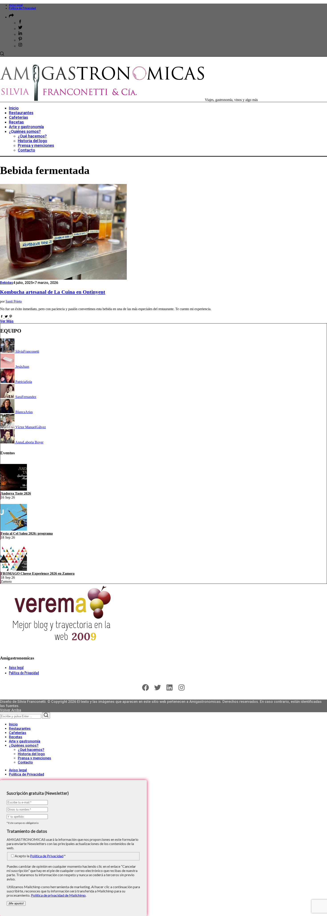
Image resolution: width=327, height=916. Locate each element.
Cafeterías (17, 733)
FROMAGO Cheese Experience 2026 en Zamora (38, 573)
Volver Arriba (10, 710)
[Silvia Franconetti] (7, 351)
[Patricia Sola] (7, 382)
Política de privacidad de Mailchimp (58, 895)
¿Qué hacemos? (31, 750)
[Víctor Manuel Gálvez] (7, 427)
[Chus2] (7, 366)
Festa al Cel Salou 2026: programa (27, 533)
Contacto (25, 762)
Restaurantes (20, 728)
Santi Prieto (14, 301)
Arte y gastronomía (24, 741)
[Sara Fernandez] (7, 397)
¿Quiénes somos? (23, 745)
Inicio (13, 724)
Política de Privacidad (22, 8)
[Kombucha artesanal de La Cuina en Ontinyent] (63, 278)
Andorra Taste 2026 (16, 493)
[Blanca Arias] (7, 412)
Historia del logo (31, 754)
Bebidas (6, 283)
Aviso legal (16, 5)
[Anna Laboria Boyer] (7, 442)
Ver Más (7, 321)
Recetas (15, 737)
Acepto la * (40, 856)
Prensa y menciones (34, 758)
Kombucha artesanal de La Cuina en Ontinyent (52, 292)
